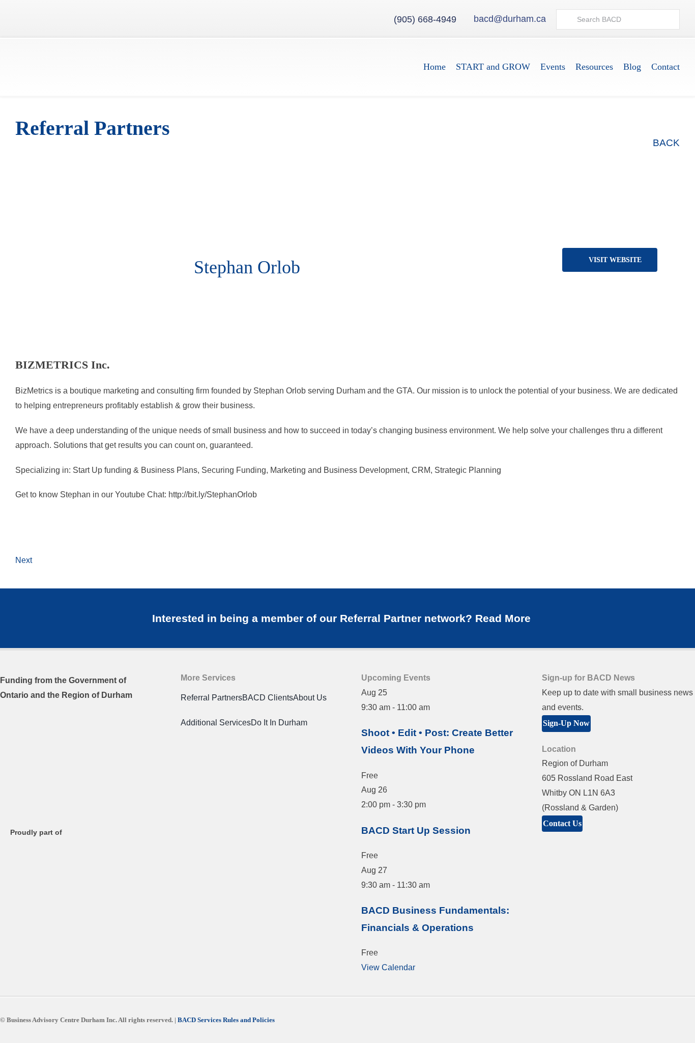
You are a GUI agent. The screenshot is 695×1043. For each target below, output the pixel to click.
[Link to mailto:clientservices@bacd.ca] (465, 19)
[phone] (601, 276)
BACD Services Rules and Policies (226, 1020)
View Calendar (388, 967)
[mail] (585, 276)
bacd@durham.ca (510, 19)
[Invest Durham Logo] (51, 770)
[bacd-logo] (78, 50)
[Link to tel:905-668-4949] (385, 19)
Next (23, 560)
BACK (665, 142)
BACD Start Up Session (416, 830)
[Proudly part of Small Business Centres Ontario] (51, 855)
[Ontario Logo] (51, 724)
